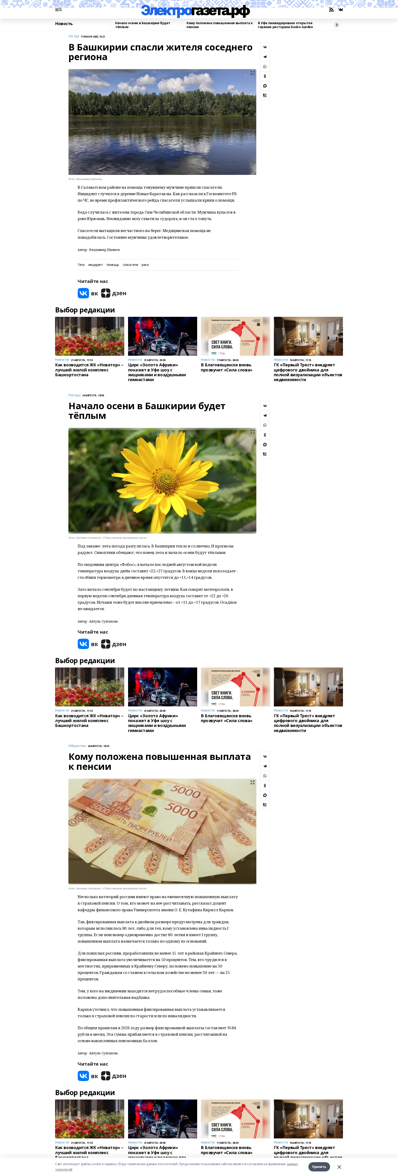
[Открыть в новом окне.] (88, 293)
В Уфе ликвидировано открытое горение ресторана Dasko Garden (285, 25)
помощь (113, 265)
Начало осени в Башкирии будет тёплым (142, 25)
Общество (77, 746)
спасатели (130, 265)
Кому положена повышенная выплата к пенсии (220, 25)
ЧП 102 (73, 36)
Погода (74, 395)
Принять (319, 1166)
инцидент (95, 265)
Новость (64, 23)
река (145, 265)
